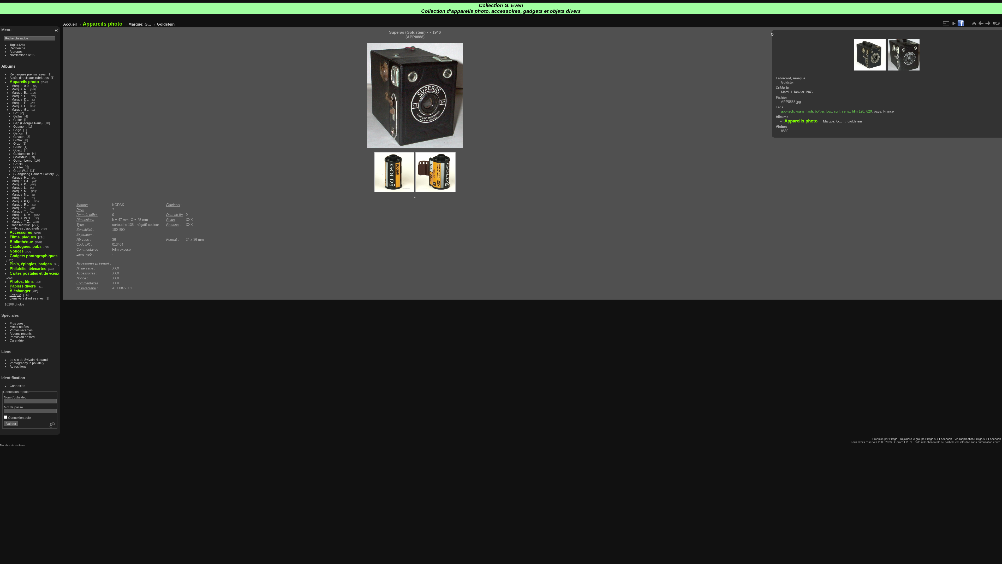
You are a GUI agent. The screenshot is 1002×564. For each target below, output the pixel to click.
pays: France (884, 111)
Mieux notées (19, 326)
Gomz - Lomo (22, 160)
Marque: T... (19, 211)
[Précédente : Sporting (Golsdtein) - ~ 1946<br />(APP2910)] (980, 23)
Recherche (17, 48)
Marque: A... (19, 89)
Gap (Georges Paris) (28, 123)
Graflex (18, 167)
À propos (16, 51)
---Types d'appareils (25, 228)
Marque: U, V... (21, 214)
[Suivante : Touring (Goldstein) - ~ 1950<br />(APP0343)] (987, 23)
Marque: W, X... (22, 218)
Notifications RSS (22, 55)
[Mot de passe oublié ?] (51, 424)
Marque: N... (20, 194)
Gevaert (19, 136)
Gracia (18, 164)
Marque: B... (19, 92)
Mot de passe (13, 407)
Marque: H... (20, 177)
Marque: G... (20, 109)
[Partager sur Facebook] (960, 23)
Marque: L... (19, 187)
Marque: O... (20, 197)
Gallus (17, 116)
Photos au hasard (22, 337)
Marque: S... (19, 208)
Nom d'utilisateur (16, 397)
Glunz (17, 147)
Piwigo (893, 438)
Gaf (15, 113)
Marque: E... (19, 102)
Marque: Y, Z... (21, 221)
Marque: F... (19, 106)
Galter (17, 119)
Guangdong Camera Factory (33, 174)
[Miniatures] (974, 23)
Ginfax (17, 140)
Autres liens (18, 366)
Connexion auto (19, 417)
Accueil (70, 24)
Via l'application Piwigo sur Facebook (978, 438)
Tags (13, 44)
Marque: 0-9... (21, 85)
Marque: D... (20, 99)
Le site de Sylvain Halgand (29, 359)
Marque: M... (20, 191)
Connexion (17, 385)
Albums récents (21, 333)
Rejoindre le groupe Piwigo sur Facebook (926, 438)
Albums (8, 66)
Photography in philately (27, 363)
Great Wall (20, 170)
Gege (17, 130)
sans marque (20, 225)
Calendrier (17, 340)
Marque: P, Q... (21, 201)
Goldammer (21, 153)
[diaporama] (953, 23)
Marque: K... (19, 184)
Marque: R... (20, 204)
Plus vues (16, 323)
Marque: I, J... (20, 181)
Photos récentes (21, 330)
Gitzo (17, 143)
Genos (18, 133)
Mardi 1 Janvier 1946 (797, 92)
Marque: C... (20, 96)
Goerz (17, 150)
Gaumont (19, 126)
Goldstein (20, 157)
